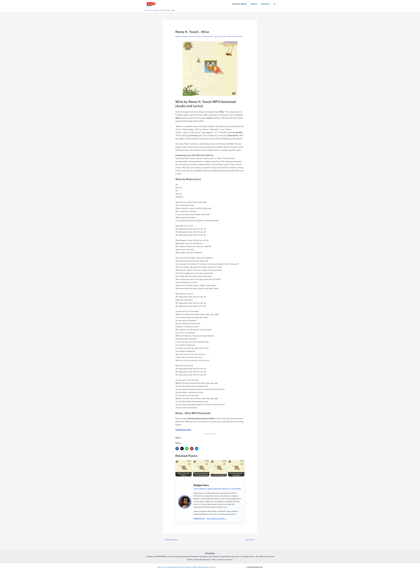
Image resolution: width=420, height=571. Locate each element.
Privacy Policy (162, 567)
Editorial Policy (203, 567)
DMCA (195, 567)
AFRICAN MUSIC (239, 4)
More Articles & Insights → (217, 518)
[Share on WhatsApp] (187, 448)
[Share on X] (182, 448)
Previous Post (170, 540)
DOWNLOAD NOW (183, 430)
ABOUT (254, 4)
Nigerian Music (233, 36)
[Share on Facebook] (177, 448)
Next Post (251, 540)
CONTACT (265, 4)
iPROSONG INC (199, 518)
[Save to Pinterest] (191, 448)
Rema (241, 36)
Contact (212, 567)
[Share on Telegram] (196, 448)
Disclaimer (171, 567)
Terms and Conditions (184, 567)
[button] (275, 4)
